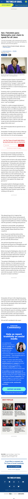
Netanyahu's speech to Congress (8, 456)
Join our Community (6, 5)
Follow (14, 51)
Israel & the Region (10, 454)
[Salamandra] (21, 493)
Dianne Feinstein (5, 455)
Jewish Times (17, 454)
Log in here (18, 469)
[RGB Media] (11, 493)
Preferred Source (6, 47)
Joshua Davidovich (6, 51)
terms (20, 148)
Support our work (14, 389)
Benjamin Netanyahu (13, 455)
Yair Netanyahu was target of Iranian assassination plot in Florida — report (7, 429)
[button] (26, 2)
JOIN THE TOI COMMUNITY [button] (14, 466)
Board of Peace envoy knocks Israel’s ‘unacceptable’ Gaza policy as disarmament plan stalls (20, 430)
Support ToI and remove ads (21, 5)
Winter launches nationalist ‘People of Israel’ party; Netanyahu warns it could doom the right (20, 413)
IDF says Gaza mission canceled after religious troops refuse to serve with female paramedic (8, 413)
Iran (16, 456)
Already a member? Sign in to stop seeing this (14, 392)
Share (5, 54)
